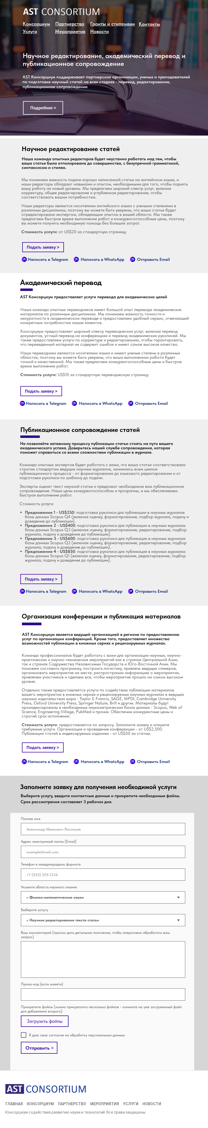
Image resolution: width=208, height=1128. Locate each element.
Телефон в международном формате (51, 864)
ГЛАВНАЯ (14, 1104)
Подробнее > (43, 107)
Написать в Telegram (48, 259)
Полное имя (30, 818)
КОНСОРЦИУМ (40, 1104)
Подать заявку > (43, 247)
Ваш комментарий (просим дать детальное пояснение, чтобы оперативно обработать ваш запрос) (95, 934)
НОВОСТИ (151, 1104)
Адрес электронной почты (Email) (48, 841)
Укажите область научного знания (49, 887)
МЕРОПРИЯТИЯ (104, 1104)
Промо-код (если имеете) (42, 984)
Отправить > (39, 1048)
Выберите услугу (34, 910)
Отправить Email (153, 259)
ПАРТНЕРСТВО (72, 1104)
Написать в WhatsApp (102, 259)
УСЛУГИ (130, 1104)
